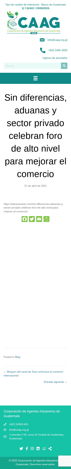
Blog (17, 356)
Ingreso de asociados (55, 57)
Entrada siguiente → (55, 381)
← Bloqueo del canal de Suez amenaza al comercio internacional (33, 373)
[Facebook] (24, 219)
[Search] (64, 66)
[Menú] (35, 78)
